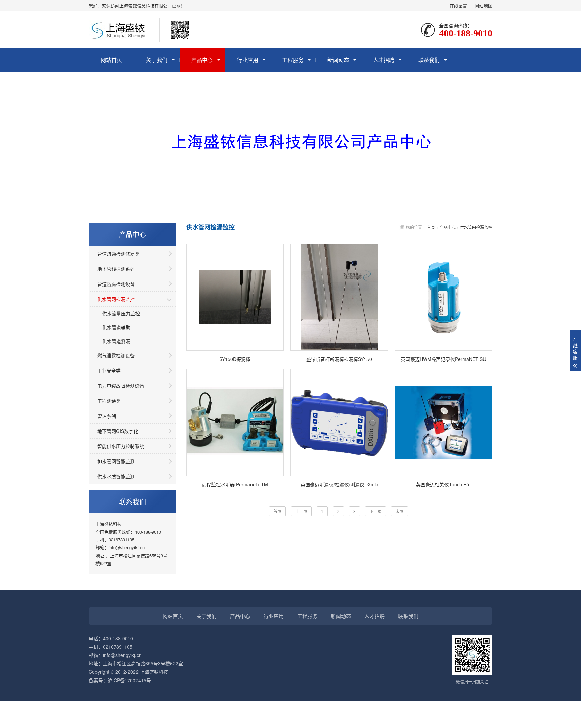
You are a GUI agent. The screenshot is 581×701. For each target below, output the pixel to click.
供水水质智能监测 (116, 476)
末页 (399, 511)
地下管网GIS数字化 (117, 431)
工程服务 (293, 60)
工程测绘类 (109, 400)
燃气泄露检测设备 (116, 355)
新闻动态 (338, 60)
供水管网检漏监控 (116, 299)
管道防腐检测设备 (116, 283)
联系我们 (429, 60)
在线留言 (458, 5)
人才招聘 (383, 60)
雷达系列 (106, 415)
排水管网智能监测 (116, 461)
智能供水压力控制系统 (120, 446)
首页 (431, 227)
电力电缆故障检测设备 (120, 385)
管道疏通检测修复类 (118, 253)
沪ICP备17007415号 (129, 680)
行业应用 (247, 60)
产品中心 (202, 60)
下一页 (376, 511)
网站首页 (111, 60)
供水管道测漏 (116, 341)
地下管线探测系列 (116, 268)
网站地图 (483, 5)
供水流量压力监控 (121, 313)
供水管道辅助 (116, 327)
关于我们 (156, 60)
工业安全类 (109, 370)
